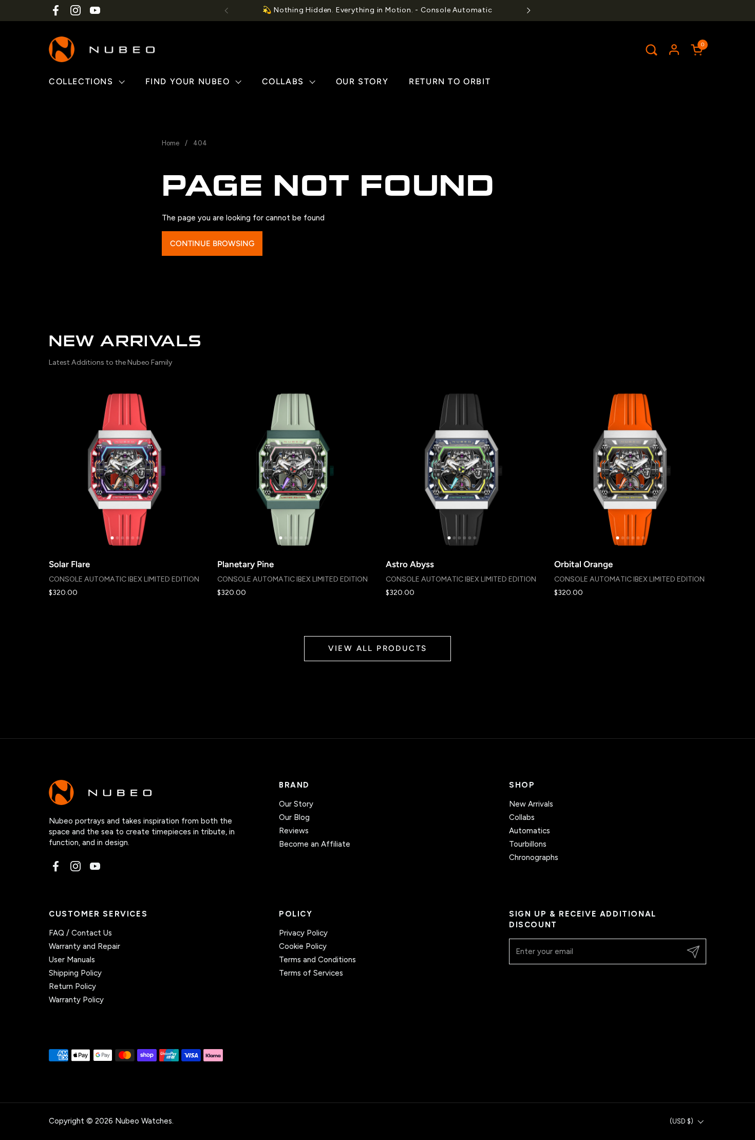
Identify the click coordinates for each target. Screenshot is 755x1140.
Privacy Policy (303, 933)
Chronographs (533, 857)
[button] (651, 49)
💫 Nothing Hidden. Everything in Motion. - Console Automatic (377, 10)
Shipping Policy (75, 973)
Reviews (294, 830)
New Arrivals (531, 804)
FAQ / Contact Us (80, 933)
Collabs (522, 817)
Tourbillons (527, 844)
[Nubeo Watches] (102, 49)
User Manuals (72, 959)
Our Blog (294, 817)
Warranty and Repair (84, 946)
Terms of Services (311, 973)
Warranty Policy (76, 999)
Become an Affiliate (314, 844)
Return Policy (72, 986)
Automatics (529, 830)
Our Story (296, 804)
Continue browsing (212, 243)
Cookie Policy (303, 946)
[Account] (674, 49)
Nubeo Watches (143, 1121)
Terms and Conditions (317, 959)
